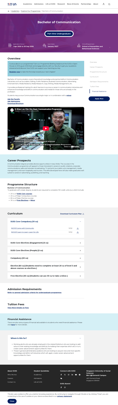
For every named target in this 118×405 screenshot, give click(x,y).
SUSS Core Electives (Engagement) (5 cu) (29, 243)
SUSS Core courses (24, 194)
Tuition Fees (94, 86)
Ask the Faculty (14, 99)
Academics (27, 4)
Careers (10, 378)
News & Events (73, 4)
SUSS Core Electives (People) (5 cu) (27, 250)
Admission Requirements (99, 82)
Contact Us (11, 382)
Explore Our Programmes (30, 11)
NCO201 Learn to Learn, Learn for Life (25, 232)
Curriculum (94, 77)
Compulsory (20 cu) (19, 258)
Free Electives (22, 200)
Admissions (38, 4)
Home (8, 11)
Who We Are (12, 375)
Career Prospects (96, 67)
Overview (93, 62)
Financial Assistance (99, 91)
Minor (33, 200)
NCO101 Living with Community (22, 228)
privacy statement (64, 396)
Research (61, 4)
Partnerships (86, 4)
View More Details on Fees (18, 308)
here (13, 325)
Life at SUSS (50, 4)
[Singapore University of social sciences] (14, 4)
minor (69, 95)
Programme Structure (98, 72)
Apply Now (99, 99)
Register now (14, 72)
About (95, 4)
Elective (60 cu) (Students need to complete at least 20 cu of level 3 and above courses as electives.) (44, 267)
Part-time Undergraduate (59, 34)
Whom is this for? (19, 338)
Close (12, 401)
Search (109, 4)
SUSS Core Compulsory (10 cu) (24, 222)
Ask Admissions (14, 101)
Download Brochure (16, 103)
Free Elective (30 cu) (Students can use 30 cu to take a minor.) (39, 276)
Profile (103, 4)
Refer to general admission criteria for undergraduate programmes (34, 292)
